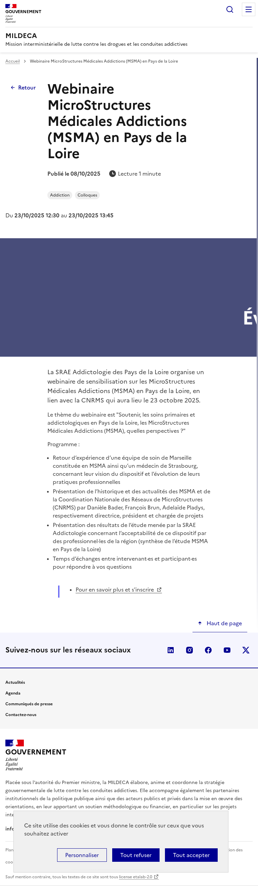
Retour (27, 87)
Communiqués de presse (29, 704)
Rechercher (229, 9)
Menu (248, 9)
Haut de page (223, 623)
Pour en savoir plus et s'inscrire (115, 590)
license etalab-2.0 (135, 877)
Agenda (12, 693)
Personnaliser (82, 855)
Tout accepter (191, 855)
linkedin (170, 650)
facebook (208, 650)
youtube (227, 650)
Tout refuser (136, 855)
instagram (189, 650)
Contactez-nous (20, 715)
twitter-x (246, 650)
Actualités (15, 682)
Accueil (12, 61)
